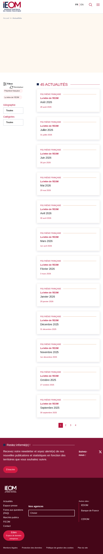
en (82, 4)
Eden (13, 535)
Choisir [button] (33, 513)
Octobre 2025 (48, 379)
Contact (7, 526)
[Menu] (98, 4)
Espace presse (10, 505)
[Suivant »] (80, 425)
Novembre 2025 (49, 352)
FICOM (6, 522)
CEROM (85, 519)
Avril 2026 (46, 213)
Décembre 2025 (49, 324)
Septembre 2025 (49, 407)
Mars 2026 (46, 241)
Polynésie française (12, 91)
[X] (100, 461)
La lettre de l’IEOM (12, 97)
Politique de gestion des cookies (59, 548)
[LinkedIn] (90, 461)
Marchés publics (11, 517)
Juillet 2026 (46, 129)
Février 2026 (47, 268)
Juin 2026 (45, 157)
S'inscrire (10, 469)
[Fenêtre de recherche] (90, 4)
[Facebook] (95, 461)
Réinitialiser (18, 87)
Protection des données (32, 548)
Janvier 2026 (47, 296)
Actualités (8, 501)
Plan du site (83, 548)
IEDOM (85, 505)
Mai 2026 (45, 185)
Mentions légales (10, 548)
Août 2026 (46, 102)
